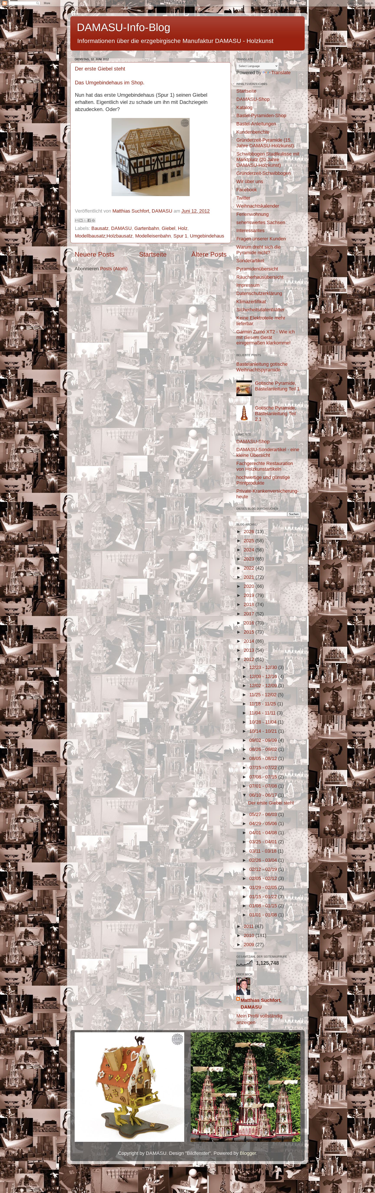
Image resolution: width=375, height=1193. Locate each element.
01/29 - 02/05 (263, 887)
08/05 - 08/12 (263, 758)
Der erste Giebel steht (100, 69)
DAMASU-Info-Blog (123, 27)
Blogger (248, 1153)
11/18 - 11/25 (263, 703)
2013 (249, 650)
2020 (249, 586)
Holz (183, 228)
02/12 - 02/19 (263, 869)
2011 (249, 926)
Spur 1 (180, 236)
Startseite (153, 254)
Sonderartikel (250, 260)
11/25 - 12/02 (263, 694)
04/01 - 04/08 (263, 832)
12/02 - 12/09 (263, 685)
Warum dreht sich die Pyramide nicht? (258, 249)
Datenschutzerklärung (259, 293)
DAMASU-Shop (253, 99)
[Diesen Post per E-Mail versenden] (77, 220)
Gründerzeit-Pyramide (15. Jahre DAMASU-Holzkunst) (265, 142)
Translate (281, 72)
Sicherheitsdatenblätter (260, 309)
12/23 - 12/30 (263, 667)
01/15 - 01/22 (263, 896)
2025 (249, 540)
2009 (249, 944)
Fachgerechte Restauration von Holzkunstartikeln (264, 466)
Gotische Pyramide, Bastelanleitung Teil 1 (277, 386)
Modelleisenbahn (153, 236)
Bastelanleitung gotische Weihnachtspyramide (262, 366)
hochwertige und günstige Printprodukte (263, 480)
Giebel (168, 228)
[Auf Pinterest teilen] (93, 220)
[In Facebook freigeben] (89, 220)
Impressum (248, 285)
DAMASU (121, 228)
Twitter (243, 198)
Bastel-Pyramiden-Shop (261, 115)
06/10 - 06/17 (263, 795)
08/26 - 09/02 (263, 749)
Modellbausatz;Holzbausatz (104, 236)
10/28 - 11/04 (263, 722)
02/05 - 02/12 (263, 878)
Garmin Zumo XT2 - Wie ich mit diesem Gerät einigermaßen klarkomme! (265, 337)
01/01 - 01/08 (263, 915)
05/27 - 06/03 (263, 814)
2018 (249, 604)
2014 (249, 641)
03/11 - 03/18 (263, 851)
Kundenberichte (252, 132)
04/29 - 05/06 (263, 823)
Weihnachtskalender (257, 206)
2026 (249, 531)
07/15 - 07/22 (263, 767)
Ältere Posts (209, 254)
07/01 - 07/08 (263, 786)
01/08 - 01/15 (263, 905)
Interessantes (250, 230)
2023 (249, 559)
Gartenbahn (146, 228)
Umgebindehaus (207, 236)
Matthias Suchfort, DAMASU (261, 1003)
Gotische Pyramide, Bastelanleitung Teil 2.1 (275, 413)
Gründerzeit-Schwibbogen (263, 173)
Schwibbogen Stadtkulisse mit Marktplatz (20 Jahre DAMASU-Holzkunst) (267, 159)
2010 (249, 935)
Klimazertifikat (251, 301)
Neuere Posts (94, 254)
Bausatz (100, 228)
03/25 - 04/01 (263, 841)
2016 (249, 623)
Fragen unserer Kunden (261, 238)
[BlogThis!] (81, 220)
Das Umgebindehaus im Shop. (110, 82)
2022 (249, 568)
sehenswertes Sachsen (260, 222)
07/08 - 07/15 (263, 777)
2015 (249, 632)
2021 (249, 577)
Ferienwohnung (252, 214)
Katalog (244, 107)
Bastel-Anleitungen (256, 123)
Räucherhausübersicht (259, 277)
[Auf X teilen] (85, 220)
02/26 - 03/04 (263, 860)
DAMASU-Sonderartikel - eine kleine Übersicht (267, 452)
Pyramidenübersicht (257, 269)
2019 (249, 595)
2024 (249, 549)
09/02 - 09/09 (263, 740)
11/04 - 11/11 (263, 713)
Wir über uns (249, 181)
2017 (249, 613)
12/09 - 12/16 (263, 676)
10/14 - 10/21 (263, 731)
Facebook (246, 189)
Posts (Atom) (113, 268)
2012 (249, 659)
